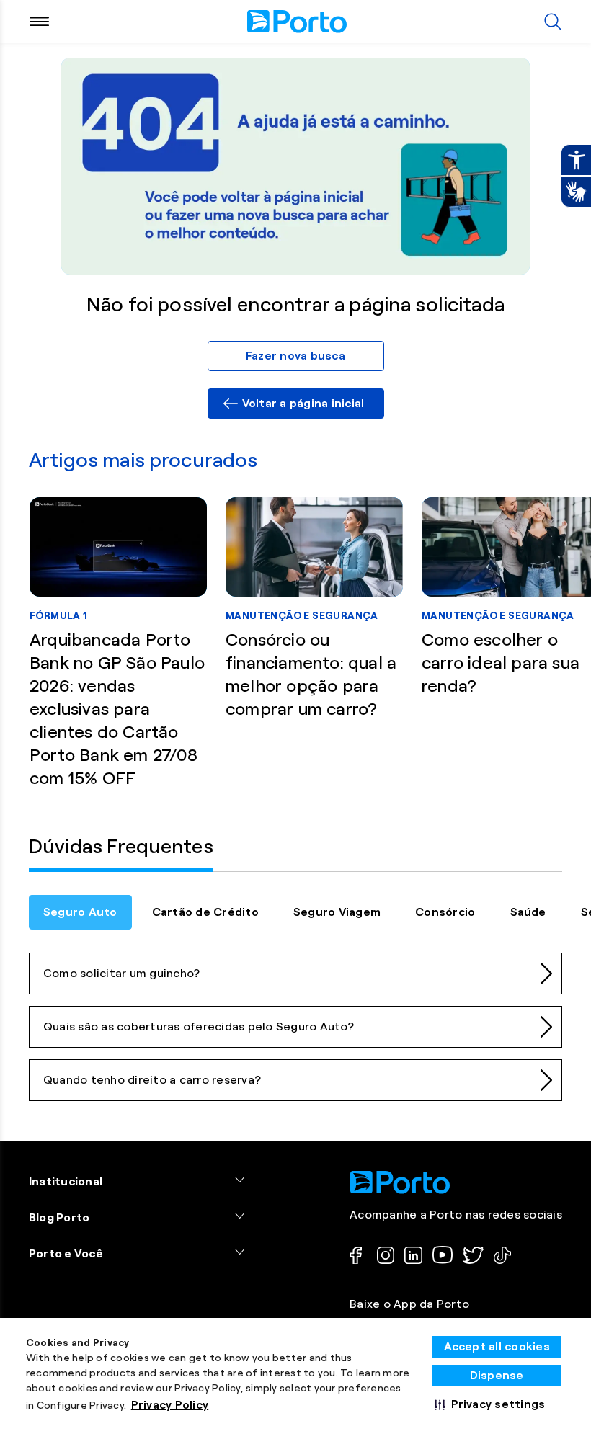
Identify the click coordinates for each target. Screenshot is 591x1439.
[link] (296, 403)
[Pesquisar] (553, 21)
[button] (490, 1404)
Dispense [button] (497, 1375)
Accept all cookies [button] (497, 1346)
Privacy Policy (170, 1405)
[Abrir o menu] (39, 21)
